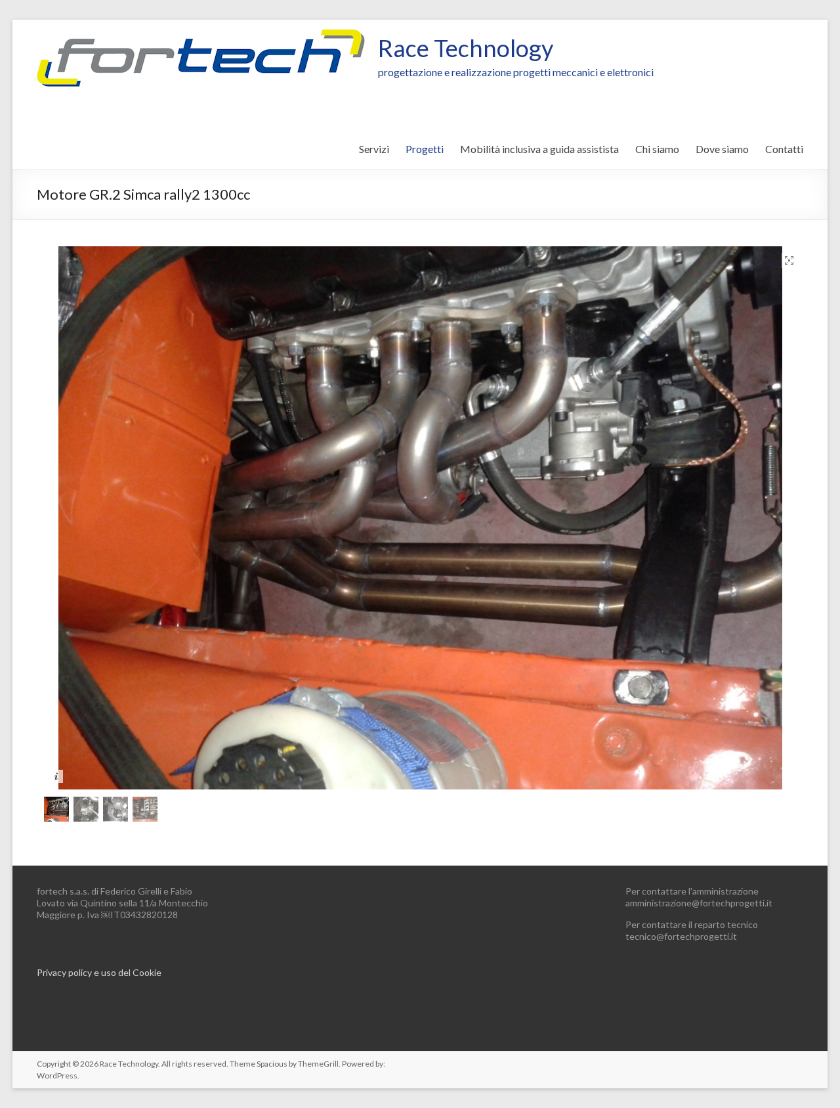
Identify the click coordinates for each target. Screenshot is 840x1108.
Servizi (374, 149)
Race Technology (465, 47)
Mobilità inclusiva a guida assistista (539, 149)
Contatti (784, 149)
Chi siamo (657, 149)
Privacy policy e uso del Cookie (99, 972)
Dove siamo (722, 149)
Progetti (425, 149)
